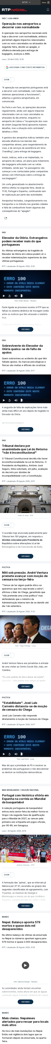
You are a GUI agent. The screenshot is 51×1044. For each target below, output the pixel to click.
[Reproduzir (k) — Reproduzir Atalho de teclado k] (4, 1041)
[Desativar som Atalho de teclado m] (16, 1041)
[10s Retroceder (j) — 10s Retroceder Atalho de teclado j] (9, 1041)
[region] (25, 522)
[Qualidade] (41, 1041)
